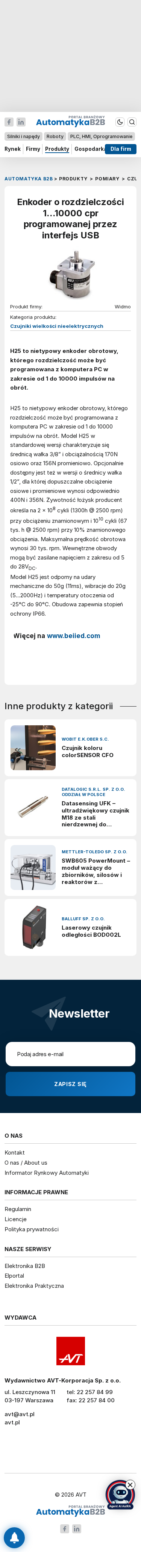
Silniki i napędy (23, 136)
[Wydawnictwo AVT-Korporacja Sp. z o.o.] (70, 1351)
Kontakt (15, 1152)
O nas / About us (26, 1162)
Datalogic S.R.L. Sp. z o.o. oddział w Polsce (93, 792)
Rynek (13, 149)
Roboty (55, 136)
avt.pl (12, 1422)
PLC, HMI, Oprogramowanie (101, 136)
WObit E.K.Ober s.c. (85, 739)
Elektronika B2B (25, 1265)
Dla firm (121, 149)
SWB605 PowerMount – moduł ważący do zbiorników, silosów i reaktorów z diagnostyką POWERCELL (96, 871)
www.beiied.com (73, 636)
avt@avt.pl (20, 1414)
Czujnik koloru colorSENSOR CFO (88, 752)
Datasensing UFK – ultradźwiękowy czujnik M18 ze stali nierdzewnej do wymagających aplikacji (95, 814)
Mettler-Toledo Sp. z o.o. (94, 852)
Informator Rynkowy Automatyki (47, 1172)
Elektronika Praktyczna (34, 1285)
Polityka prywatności (32, 1229)
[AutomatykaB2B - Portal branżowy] (70, 1511)
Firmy (33, 149)
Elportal (14, 1275)
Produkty (57, 149)
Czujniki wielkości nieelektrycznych (56, 326)
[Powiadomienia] (14, 1537)
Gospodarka (90, 149)
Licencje (16, 1219)
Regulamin (18, 1209)
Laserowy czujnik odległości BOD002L (91, 931)
